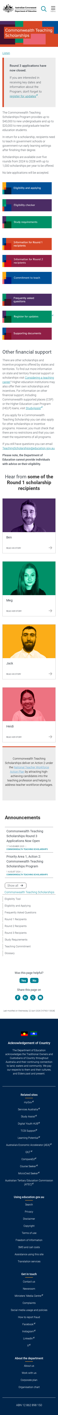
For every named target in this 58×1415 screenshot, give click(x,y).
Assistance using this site (29, 1254)
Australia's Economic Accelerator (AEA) (28, 1145)
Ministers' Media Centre (28, 1295)
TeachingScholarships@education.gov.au (28, 448)
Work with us (29, 1372)
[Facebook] (17, 997)
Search (29, 1204)
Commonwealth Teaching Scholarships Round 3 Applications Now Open (24, 836)
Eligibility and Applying (18, 905)
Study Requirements (16, 939)
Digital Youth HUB (28, 1123)
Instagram (28, 1331)
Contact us (29, 1281)
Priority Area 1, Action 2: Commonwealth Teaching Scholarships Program (24, 861)
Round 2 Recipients (16, 926)
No (34, 980)
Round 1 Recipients (16, 919)
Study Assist (28, 1116)
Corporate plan (29, 1380)
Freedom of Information (29, 1240)
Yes (23, 980)
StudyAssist (33, 408)
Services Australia (28, 1109)
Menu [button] (53, 11)
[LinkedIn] (25, 997)
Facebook (28, 1324)
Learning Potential (28, 1137)
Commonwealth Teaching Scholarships (29, 892)
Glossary (10, 953)
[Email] (40, 997)
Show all (16, 885)
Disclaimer (29, 1218)
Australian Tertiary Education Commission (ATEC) (29, 1182)
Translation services (29, 1261)
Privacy (29, 1211)
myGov (28, 1102)
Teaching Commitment (18, 946)
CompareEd (28, 1159)
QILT (27, 1152)
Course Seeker (28, 1166)
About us (29, 1365)
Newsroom (29, 1288)
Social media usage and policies (29, 1310)
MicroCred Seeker (28, 1173)
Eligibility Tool (13, 898)
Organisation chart (29, 1387)
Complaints (29, 1303)
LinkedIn (28, 1338)
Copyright (29, 1225)
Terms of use (29, 1233)
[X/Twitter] (33, 997)
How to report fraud (29, 1317)
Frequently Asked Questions (20, 912)
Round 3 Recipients (16, 932)
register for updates (23, 96)
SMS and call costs (29, 1247)
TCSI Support (28, 1130)
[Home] (18, 8)
